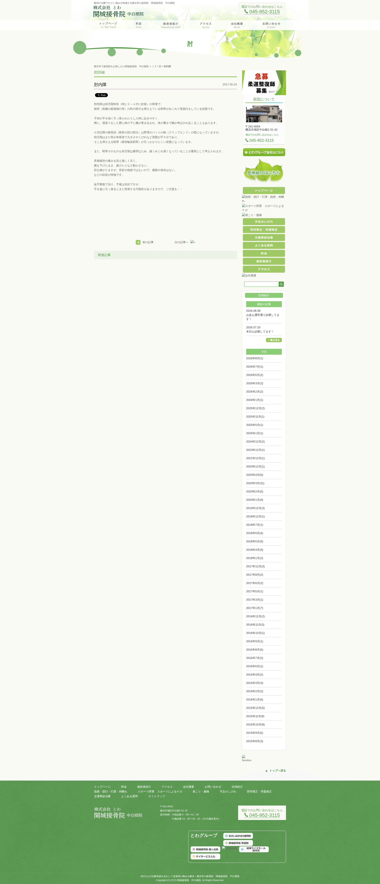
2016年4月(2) (254, 674)
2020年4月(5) (254, 474)
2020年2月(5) (254, 491)
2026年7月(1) (254, 366)
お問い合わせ (213, 786)
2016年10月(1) (255, 633)
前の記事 (148, 242)
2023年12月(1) (255, 449)
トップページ (102, 786)
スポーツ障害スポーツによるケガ (160, 791)
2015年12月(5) (255, 707)
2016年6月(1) (254, 666)
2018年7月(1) (254, 524)
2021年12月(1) (255, 458)
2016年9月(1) (254, 641)
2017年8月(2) (254, 574)
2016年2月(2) (254, 691)
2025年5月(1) (254, 424)
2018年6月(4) (254, 533)
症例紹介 (237, 786)
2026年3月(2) (254, 383)
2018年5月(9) (254, 541)
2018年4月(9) (254, 549)
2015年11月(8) (255, 716)
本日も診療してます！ (260, 331)
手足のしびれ (228, 791)
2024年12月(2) (255, 441)
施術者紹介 (144, 786)
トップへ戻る (277, 770)
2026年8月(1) (254, 358)
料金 (124, 786)
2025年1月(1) (254, 433)
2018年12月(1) (255, 516)
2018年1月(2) (254, 558)
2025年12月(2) (255, 408)
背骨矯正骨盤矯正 (259, 791)
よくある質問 (129, 796)
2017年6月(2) (254, 583)
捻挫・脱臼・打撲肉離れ (110, 791)
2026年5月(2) (254, 375)
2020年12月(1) (255, 466)
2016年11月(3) (255, 624)
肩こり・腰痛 (201, 791)
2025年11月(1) (255, 416)
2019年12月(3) (255, 508)
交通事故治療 (102, 796)
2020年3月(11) (255, 483)
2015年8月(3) (254, 741)
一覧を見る (274, 340)
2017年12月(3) (255, 566)
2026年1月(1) (254, 399)
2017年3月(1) (254, 599)
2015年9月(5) (254, 732)
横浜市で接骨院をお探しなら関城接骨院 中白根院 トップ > (126, 66)
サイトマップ (156, 796)
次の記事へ (181, 242)
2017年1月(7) (254, 608)
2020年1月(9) (254, 499)
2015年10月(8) (255, 724)
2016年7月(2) (254, 657)
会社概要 (188, 786)
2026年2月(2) (254, 391)
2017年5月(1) (254, 591)
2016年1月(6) (254, 699)
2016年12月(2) (255, 616)
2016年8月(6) (254, 649)
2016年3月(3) (254, 682)
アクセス (167, 786)
